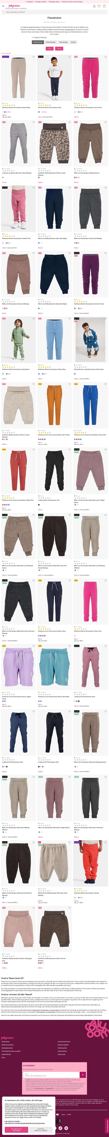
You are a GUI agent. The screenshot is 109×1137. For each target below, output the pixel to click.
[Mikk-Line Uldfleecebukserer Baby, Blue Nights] (39, 308)
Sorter (59, 48)
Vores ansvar (61, 1054)
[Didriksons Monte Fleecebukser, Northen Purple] (75, 308)
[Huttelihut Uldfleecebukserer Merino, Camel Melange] (39, 177)
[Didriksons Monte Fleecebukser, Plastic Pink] (75, 635)
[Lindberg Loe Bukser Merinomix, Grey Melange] (3, 177)
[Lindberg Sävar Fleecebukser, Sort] (39, 505)
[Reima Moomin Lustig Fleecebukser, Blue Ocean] (75, 374)
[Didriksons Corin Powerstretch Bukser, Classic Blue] (41, 439)
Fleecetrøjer (63, 42)
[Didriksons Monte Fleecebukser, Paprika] (75, 897)
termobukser (41, 1012)
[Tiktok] (60, 1128)
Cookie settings (62, 1051)
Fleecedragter (51, 42)
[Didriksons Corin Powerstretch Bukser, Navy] (44, 439)
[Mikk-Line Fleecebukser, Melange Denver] (75, 177)
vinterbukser (51, 1012)
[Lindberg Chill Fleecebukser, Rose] (75, 701)
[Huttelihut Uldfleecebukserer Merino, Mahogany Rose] (5, 439)
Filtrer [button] (50, 48)
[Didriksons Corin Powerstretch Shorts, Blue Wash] (5, 701)
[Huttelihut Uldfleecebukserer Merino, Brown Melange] (7, 439)
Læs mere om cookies (12, 1121)
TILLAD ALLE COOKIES (16, 1129)
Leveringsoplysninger (64, 1041)
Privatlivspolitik (62, 1048)
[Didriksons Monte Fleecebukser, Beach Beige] (3, 112)
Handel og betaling (63, 1045)
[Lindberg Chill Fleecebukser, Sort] (79, 701)
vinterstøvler (55, 1010)
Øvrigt (73, 42)
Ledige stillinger (6, 1054)
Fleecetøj (53, 22)
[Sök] (4, 12)
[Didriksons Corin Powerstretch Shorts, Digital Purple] (3, 701)
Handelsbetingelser (7, 1048)
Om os (3, 1057)
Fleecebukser (61, 22)
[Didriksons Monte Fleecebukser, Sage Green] (3, 374)
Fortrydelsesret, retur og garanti (11, 1051)
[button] (3, 6)
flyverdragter (45, 1010)
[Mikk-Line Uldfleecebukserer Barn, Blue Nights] (39, 243)
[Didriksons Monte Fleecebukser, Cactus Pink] (7, 112)
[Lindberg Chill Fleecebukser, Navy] (76, 701)
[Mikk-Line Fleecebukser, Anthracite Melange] (76, 177)
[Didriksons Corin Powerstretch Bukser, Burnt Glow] (39, 439)
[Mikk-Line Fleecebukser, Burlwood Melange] (79, 177)
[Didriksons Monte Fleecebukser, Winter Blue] (39, 374)
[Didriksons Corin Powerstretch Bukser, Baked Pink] (43, 439)
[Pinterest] (66, 1128)
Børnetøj (46, 22)
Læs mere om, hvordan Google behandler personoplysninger (25, 1123)
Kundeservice (5, 1041)
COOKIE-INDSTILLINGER (41, 1129)
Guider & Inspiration (8, 1045)
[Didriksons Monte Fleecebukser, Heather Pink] (8, 112)
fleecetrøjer (36, 1010)
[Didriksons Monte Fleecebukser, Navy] (5, 112)
